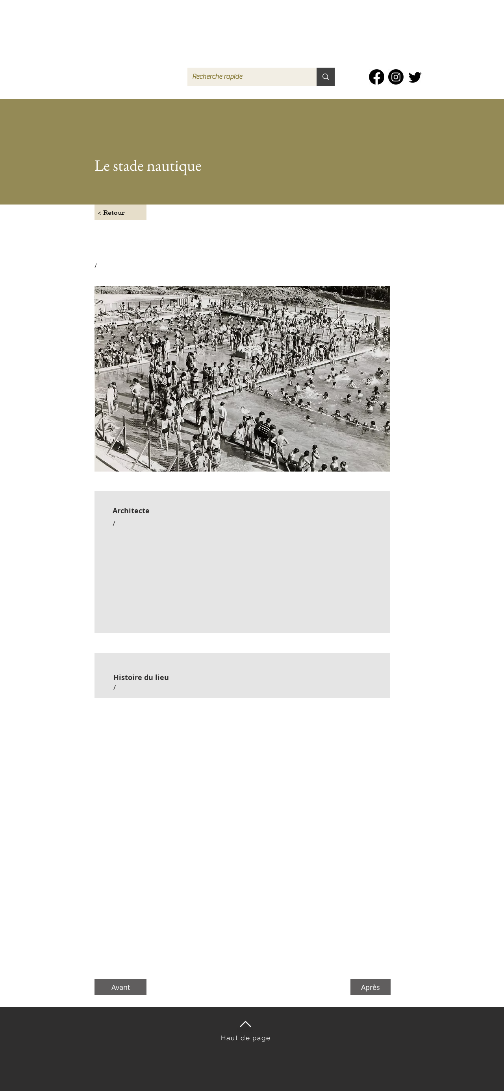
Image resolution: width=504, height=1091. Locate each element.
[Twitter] (415, 77)
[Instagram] (396, 77)
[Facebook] (376, 77)
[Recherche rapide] (326, 77)
